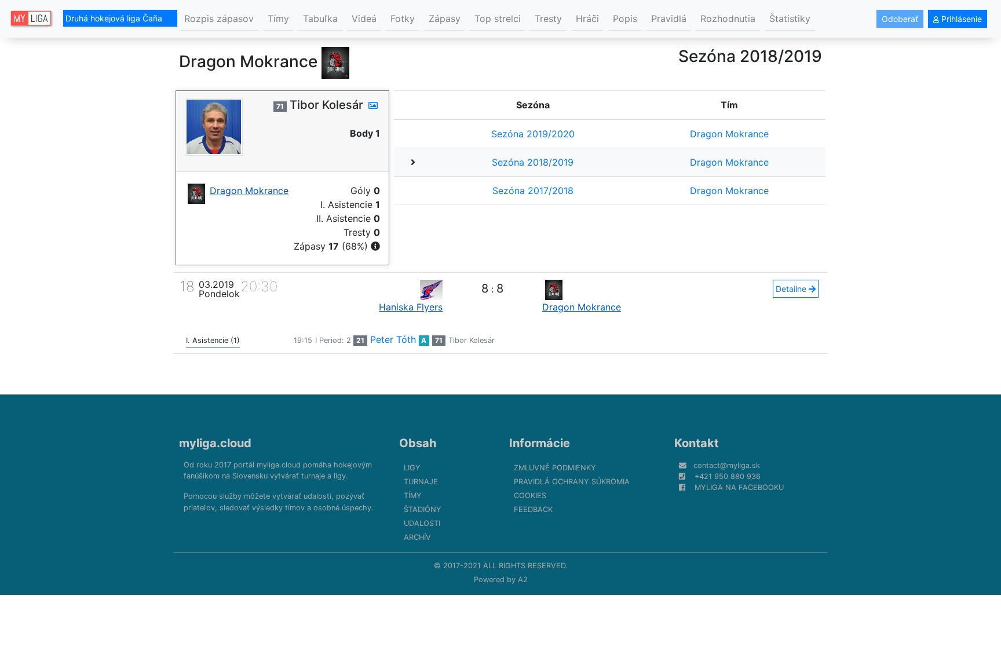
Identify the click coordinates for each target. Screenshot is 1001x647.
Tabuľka (320, 18)
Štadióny (422, 509)
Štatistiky (789, 18)
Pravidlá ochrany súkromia (572, 481)
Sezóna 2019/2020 (533, 134)
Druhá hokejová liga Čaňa (115, 18)
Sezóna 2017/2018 (532, 190)
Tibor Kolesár (471, 340)
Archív (417, 537)
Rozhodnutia (727, 18)
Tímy (278, 18)
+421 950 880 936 (728, 476)
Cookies (530, 495)
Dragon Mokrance (729, 134)
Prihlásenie (960, 19)
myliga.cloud (215, 443)
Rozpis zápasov (219, 18)
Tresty (548, 18)
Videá (364, 18)
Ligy (412, 467)
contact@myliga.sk (726, 465)
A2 (523, 579)
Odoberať (900, 19)
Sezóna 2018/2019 (532, 162)
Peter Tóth (393, 339)
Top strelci (497, 18)
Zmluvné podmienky (555, 467)
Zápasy (445, 18)
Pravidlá (668, 18)
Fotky (402, 18)
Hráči (587, 18)
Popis (625, 18)
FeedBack (533, 509)
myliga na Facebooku (739, 487)
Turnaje (421, 481)
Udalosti (422, 523)
